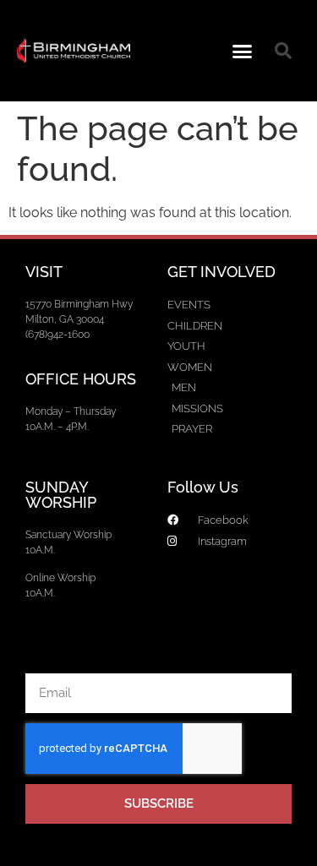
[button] (242, 51)
